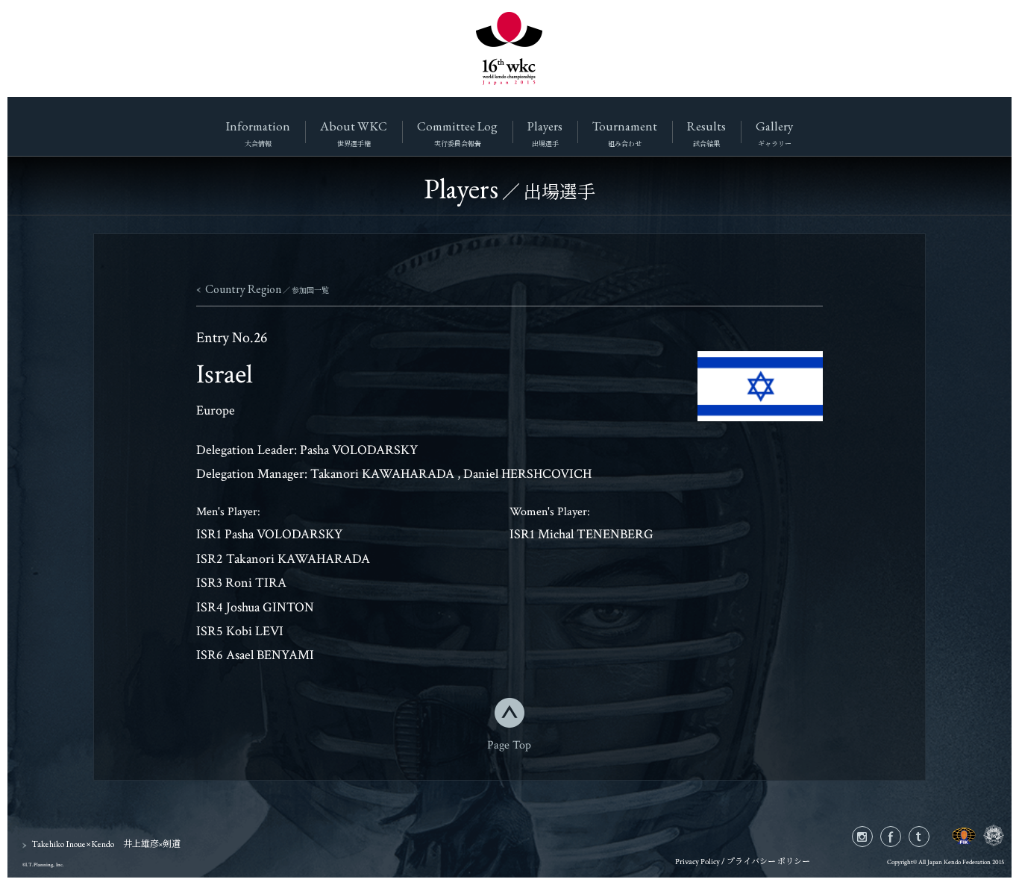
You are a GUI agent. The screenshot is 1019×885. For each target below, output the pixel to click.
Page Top (509, 743)
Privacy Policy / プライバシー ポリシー (742, 862)
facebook (900, 837)
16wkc (509, 48)
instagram (872, 837)
